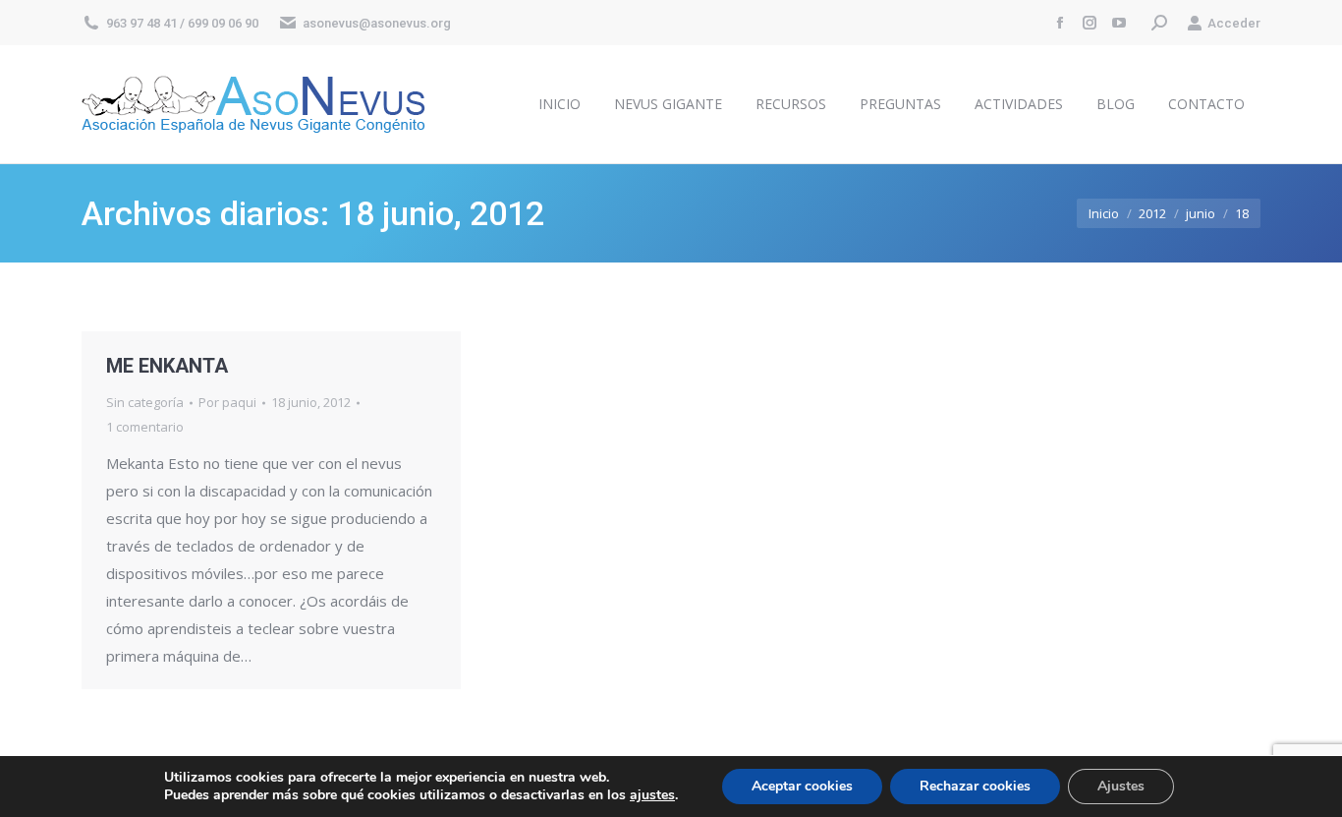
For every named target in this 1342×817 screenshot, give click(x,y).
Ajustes (1121, 786)
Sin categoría (145, 402)
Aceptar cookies (802, 786)
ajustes (652, 795)
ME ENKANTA (167, 366)
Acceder (1233, 23)
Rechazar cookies (975, 786)
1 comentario (145, 427)
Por (227, 402)
